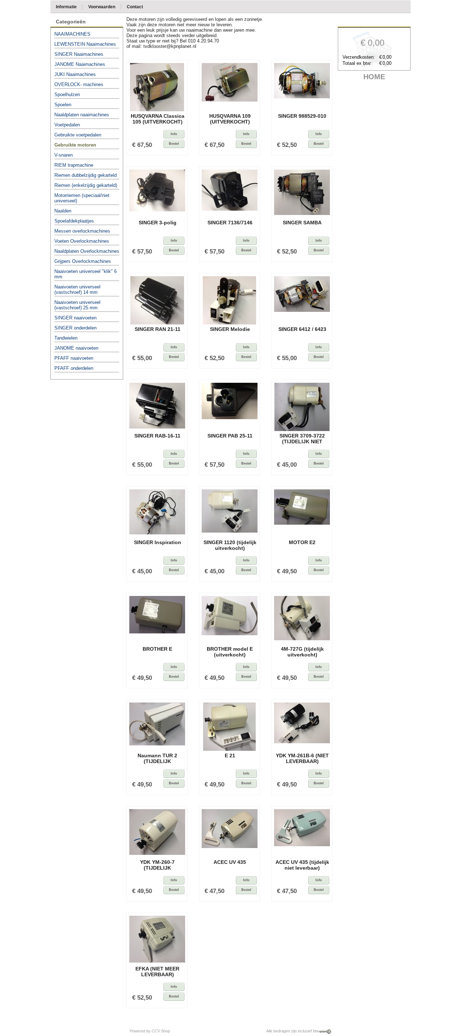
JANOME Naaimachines (79, 64)
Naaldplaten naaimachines (81, 114)
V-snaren (63, 155)
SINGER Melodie (230, 329)
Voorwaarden (101, 6)
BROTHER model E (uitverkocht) (230, 652)
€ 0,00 (372, 43)
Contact (135, 6)
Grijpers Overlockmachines (82, 261)
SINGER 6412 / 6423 (302, 329)
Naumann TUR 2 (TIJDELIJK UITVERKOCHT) (157, 759)
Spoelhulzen (67, 94)
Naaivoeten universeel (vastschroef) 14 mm (77, 289)
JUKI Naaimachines (75, 74)
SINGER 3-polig (157, 222)
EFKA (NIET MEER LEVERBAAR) (157, 971)
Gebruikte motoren (75, 145)
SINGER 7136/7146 (229, 222)
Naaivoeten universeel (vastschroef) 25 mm (77, 305)
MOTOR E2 (302, 542)
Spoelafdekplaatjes (74, 221)
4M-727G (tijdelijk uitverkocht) (302, 652)
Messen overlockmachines (82, 231)
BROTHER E (157, 649)
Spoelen (62, 104)
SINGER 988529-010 (302, 116)
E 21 (230, 755)
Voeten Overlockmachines (81, 241)
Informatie (66, 6)
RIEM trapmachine (73, 165)
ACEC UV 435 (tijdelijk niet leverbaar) (302, 865)
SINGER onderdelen (75, 328)
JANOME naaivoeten (76, 348)
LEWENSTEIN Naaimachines (85, 44)
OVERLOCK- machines (78, 84)
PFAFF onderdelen (73, 368)
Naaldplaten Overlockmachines (86, 251)
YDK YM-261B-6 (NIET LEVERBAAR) (302, 758)
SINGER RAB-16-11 (157, 436)
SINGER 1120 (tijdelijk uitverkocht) (229, 545)
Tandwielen (65, 338)
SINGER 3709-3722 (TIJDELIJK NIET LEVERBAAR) (302, 440)
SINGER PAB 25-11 (229, 436)
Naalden (62, 211)
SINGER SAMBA (302, 222)
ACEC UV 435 (230, 862)
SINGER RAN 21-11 (157, 329)
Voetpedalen (67, 124)
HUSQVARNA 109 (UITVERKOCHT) (230, 119)
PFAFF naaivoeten (73, 358)
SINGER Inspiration (157, 542)
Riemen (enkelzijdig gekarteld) (85, 185)
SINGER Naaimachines (78, 54)
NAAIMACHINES (72, 34)
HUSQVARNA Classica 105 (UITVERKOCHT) (157, 119)
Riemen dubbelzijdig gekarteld (85, 175)
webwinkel (181, 1031)
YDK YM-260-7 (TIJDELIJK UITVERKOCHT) (157, 866)
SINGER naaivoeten (75, 317)
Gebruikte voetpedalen (77, 135)
